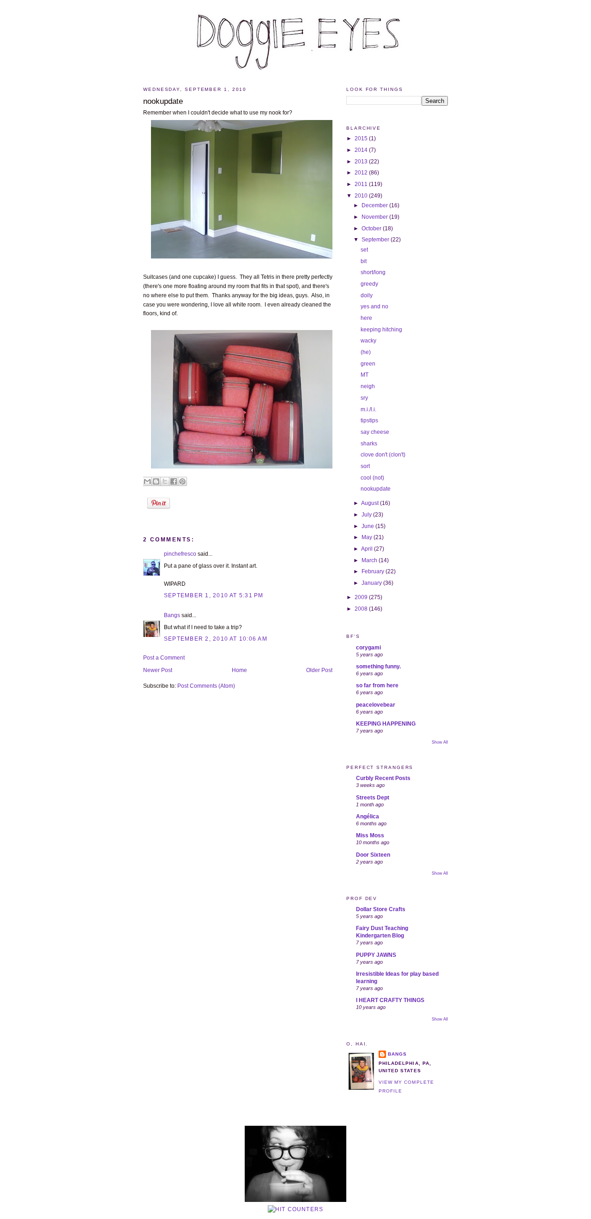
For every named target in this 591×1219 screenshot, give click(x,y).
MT (364, 375)
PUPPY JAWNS (376, 955)
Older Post (319, 670)
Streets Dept (372, 797)
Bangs (172, 615)
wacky (368, 340)
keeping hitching (381, 329)
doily (367, 295)
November (375, 217)
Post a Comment (164, 658)
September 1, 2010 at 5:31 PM (214, 595)
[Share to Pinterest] (182, 481)
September (376, 239)
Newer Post (157, 670)
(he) (366, 352)
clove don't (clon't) (383, 454)
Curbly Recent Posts (383, 778)
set (364, 249)
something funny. (378, 666)
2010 (362, 195)
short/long (373, 272)
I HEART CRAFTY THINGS (390, 1000)
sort (365, 466)
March (370, 560)
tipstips (369, 420)
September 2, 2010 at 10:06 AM (215, 639)
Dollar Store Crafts (380, 909)
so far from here (377, 685)
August (370, 503)
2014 (362, 150)
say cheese (375, 432)
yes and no (374, 306)
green (368, 363)
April (367, 549)
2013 (362, 161)
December (375, 205)
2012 (362, 172)
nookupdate (163, 101)
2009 (362, 597)
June (368, 526)
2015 (362, 138)
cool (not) (372, 477)
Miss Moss (370, 835)
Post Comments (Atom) (206, 686)
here (366, 318)
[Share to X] (164, 481)
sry (364, 398)
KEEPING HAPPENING (386, 724)
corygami (368, 647)
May (368, 537)
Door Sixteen (373, 855)
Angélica (367, 816)
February (374, 571)
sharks (369, 443)
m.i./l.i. (368, 409)
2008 (362, 609)
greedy (369, 284)
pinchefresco (180, 554)
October (372, 228)
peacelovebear (375, 705)
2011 (362, 184)
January (372, 583)
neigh (368, 386)
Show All (440, 742)
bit (364, 261)
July (367, 514)
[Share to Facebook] (173, 481)
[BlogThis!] (156, 481)
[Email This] (147, 481)
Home (239, 670)
